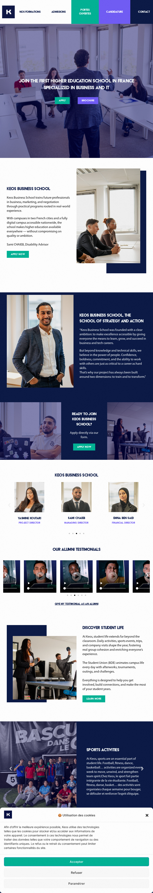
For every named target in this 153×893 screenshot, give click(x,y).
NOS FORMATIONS (30, 12)
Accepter (76, 862)
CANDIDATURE (114, 12)
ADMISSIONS (58, 12)
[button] (147, 815)
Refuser (76, 873)
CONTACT (144, 12)
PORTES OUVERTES (85, 11)
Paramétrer (76, 883)
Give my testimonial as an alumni (76, 604)
